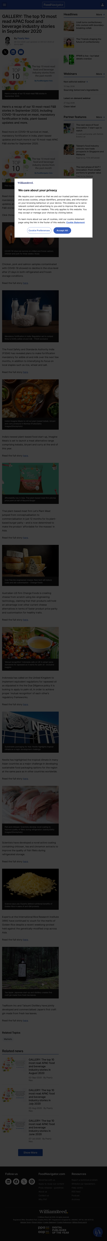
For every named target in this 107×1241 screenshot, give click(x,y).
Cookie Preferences (39, 230)
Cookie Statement (75, 222)
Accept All (62, 230)
